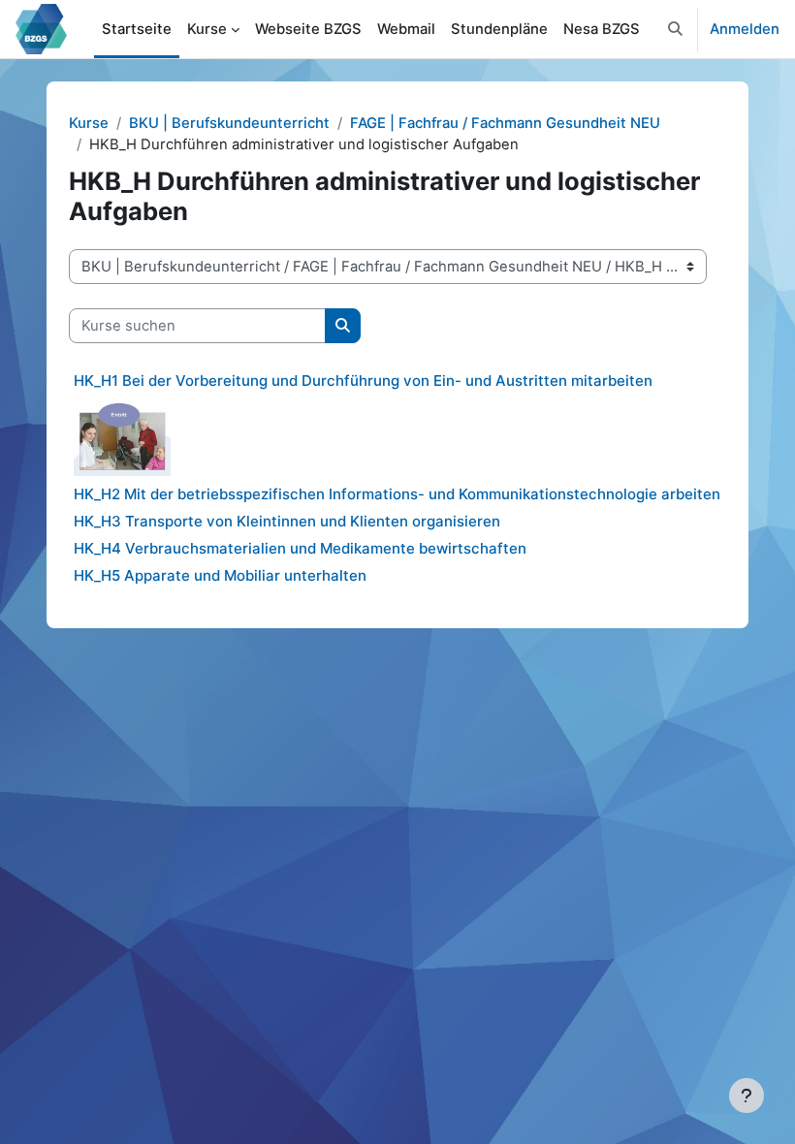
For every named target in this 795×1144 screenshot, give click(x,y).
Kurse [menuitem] (207, 29)
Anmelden (744, 29)
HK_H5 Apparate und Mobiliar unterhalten (220, 575)
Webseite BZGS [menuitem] (308, 29)
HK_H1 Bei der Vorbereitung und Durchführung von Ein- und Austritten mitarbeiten (363, 380)
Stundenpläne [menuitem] (499, 29)
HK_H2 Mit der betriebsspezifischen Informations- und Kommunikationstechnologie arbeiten (397, 494)
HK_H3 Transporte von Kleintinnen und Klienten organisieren (287, 521)
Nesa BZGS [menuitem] (601, 29)
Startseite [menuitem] (137, 29)
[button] (675, 29)
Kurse (89, 123)
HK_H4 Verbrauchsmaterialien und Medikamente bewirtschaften (300, 548)
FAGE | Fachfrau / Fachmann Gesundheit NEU (505, 123)
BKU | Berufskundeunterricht (229, 123)
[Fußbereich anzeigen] (746, 1095)
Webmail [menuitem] (406, 29)
